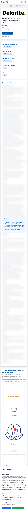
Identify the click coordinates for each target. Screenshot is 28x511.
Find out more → (14, 417)
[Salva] (3, 36)
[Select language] (22, 2)
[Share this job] (9, 36)
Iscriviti (11, 231)
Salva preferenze (18, 508)
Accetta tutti (6, 508)
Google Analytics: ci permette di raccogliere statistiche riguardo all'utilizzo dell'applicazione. (13, 497)
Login (6, 231)
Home (2, 6)
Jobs (7, 6)
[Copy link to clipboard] (6, 36)
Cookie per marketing (9, 504)
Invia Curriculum (7, 33)
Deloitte (4, 25)
